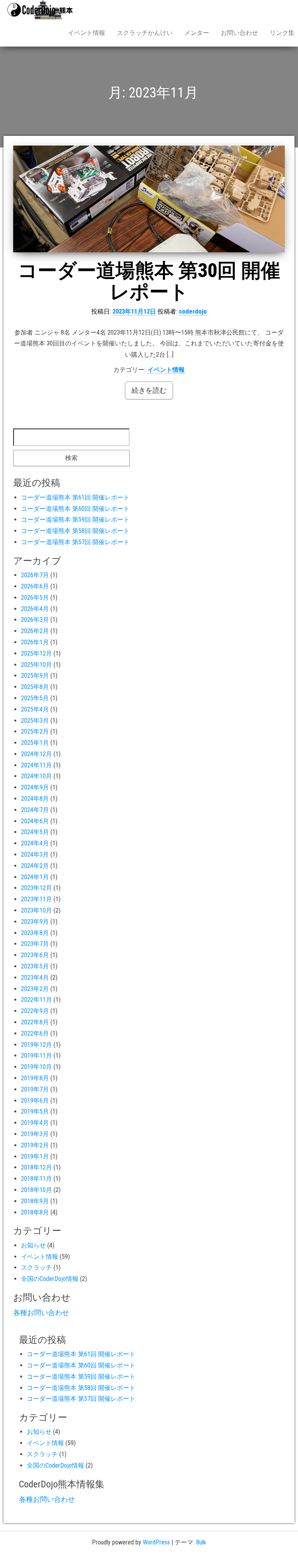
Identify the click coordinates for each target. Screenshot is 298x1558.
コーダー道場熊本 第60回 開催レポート (75, 508)
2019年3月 (35, 1134)
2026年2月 (35, 631)
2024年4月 (35, 843)
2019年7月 (35, 1089)
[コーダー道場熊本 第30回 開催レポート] (149, 199)
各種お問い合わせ (41, 1312)
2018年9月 (35, 1201)
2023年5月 (35, 966)
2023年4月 (35, 977)
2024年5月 (35, 832)
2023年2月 (35, 988)
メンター (196, 32)
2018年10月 (36, 1190)
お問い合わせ (239, 32)
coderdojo (193, 311)
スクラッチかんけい (145, 32)
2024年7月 (35, 810)
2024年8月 (35, 798)
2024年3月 (35, 854)
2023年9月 (35, 921)
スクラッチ (36, 1267)
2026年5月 (35, 597)
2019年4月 (35, 1122)
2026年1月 (35, 642)
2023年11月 (36, 899)
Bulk (201, 1542)
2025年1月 (35, 742)
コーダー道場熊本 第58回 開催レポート (75, 530)
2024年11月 (36, 765)
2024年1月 (35, 877)
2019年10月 (36, 1066)
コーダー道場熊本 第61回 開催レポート (75, 497)
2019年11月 (36, 1055)
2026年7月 (35, 575)
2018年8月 (35, 1212)
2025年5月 (35, 698)
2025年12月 (36, 653)
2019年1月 (35, 1156)
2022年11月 (36, 999)
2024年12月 (36, 754)
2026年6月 (35, 586)
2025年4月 (35, 709)
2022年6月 (35, 1033)
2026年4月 (35, 608)
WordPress (156, 1542)
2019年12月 (36, 1044)
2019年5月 (35, 1111)
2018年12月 (36, 1167)
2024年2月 (35, 865)
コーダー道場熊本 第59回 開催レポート (75, 519)
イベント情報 (86, 32)
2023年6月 (35, 955)
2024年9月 (35, 787)
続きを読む (149, 390)
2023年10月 (36, 910)
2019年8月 (35, 1078)
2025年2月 (35, 731)
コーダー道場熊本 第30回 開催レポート (149, 281)
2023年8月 (35, 933)
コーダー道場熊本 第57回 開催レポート (75, 542)
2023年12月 (36, 888)
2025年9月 (35, 675)
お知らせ (33, 1245)
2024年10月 (36, 776)
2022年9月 (35, 1011)
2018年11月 (36, 1178)
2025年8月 (35, 687)
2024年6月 (35, 821)
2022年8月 (35, 1022)
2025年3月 (35, 720)
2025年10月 (36, 664)
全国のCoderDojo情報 (49, 1278)
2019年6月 (35, 1100)
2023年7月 (35, 943)
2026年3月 (35, 619)
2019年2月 (35, 1145)
